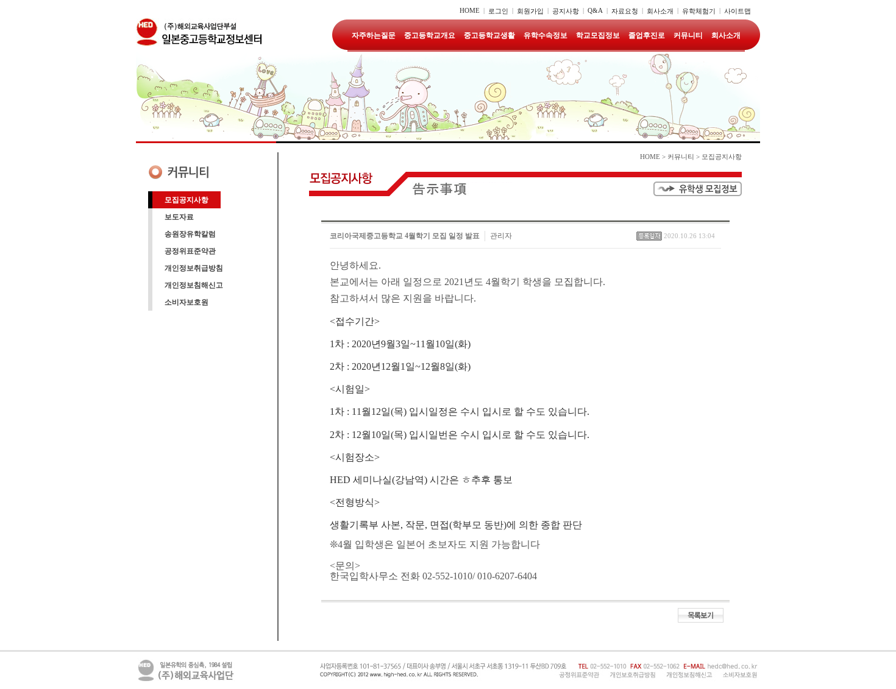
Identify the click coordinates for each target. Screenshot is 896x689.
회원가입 (530, 11)
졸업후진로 (646, 35)
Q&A (595, 10)
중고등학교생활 (489, 35)
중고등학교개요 (429, 35)
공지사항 (565, 11)
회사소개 (660, 11)
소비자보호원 (186, 302)
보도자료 (179, 217)
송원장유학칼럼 (190, 234)
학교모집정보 (598, 35)
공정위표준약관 (190, 251)
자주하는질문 (374, 35)
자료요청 (624, 11)
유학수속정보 (545, 35)
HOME (470, 10)
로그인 (498, 11)
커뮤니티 (688, 35)
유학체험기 (699, 11)
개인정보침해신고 (194, 285)
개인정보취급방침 (194, 268)
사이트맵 (737, 11)
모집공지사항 (186, 200)
